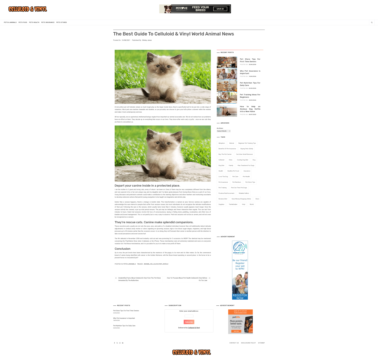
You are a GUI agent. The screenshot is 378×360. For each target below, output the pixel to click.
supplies (221, 204)
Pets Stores (61, 22)
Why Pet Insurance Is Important (124, 318)
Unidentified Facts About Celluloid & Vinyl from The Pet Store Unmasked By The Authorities (139, 279)
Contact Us (234, 343)
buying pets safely (247, 149)
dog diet (221, 165)
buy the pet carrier (225, 154)
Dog (254, 160)
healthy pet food (233, 171)
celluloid (154, 264)
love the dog (223, 176)
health (221, 171)
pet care (235, 176)
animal (147, 264)
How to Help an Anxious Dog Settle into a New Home (250, 109)
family (231, 165)
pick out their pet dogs (239, 188)
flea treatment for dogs (246, 165)
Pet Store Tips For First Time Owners (126, 311)
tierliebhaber (233, 204)
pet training (223, 188)
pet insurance (223, 182)
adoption (222, 143)
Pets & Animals (10, 22)
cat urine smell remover (244, 154)
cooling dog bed (242, 160)
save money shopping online (241, 199)
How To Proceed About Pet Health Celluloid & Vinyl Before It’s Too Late (187, 279)
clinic (231, 160)
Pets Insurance (47, 22)
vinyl (160, 264)
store (257, 199)
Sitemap (261, 343)
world (165, 264)
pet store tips (250, 182)
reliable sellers (244, 193)
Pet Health (246, 176)
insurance (247, 171)
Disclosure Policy (248, 343)
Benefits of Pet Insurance (227, 149)
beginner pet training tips (247, 143)
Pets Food (23, 22)
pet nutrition (237, 182)
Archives (220, 128)
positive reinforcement (226, 193)
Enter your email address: (189, 319)
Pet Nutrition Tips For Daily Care (124, 326)
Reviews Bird (223, 199)
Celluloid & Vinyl (194, 328)
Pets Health (34, 22)
